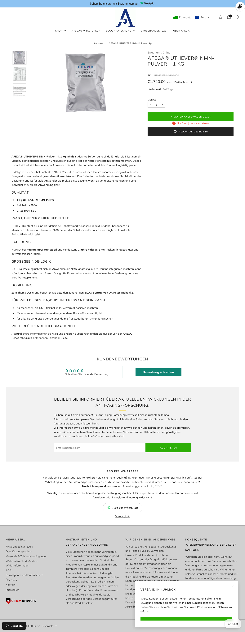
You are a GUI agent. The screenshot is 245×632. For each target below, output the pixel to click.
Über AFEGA (181, 30)
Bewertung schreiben (158, 372)
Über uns (11, 580)
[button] (192, 17)
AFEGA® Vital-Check (86, 30)
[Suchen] (237, 17)
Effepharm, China (159, 52)
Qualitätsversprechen (19, 551)
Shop (58, 30)
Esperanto (47, 625)
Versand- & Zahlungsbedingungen (26, 556)
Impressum (12, 589)
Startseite (98, 43)
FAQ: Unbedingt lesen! (19, 546)
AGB (8, 570)
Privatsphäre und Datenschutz (24, 575)
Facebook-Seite (58, 338)
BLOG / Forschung (118, 30)
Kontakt (10, 585)
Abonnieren (168, 447)
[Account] (220, 17)
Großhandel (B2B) (153, 30)
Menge (152, 99)
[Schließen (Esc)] (233, 586)
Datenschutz (122, 516)
